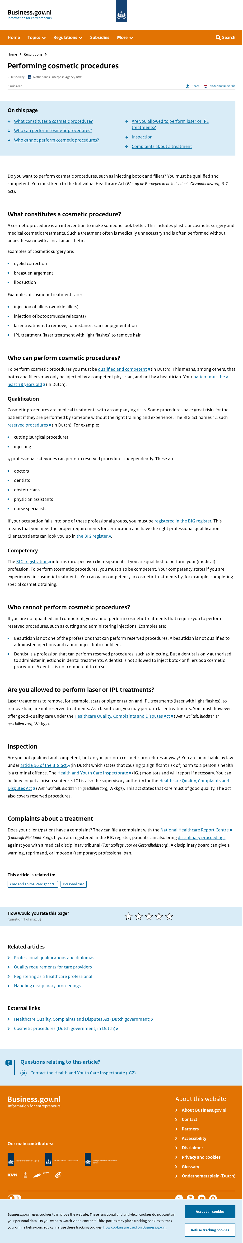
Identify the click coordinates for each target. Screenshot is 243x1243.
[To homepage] (121, 11)
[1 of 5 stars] (130, 916)
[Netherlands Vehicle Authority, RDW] (41, 1174)
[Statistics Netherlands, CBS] (25, 1174)
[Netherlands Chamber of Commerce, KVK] (12, 1174)
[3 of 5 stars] (150, 916)
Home (12, 54)
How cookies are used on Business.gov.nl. (135, 1227)
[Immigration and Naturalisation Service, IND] (101, 1159)
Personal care (73, 884)
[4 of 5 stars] (160, 916)
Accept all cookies (210, 1211)
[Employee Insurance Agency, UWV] (58, 1174)
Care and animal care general (33, 884)
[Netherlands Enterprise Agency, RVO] (23, 1159)
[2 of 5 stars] (140, 916)
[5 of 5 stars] (170, 916)
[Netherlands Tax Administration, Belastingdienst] (61, 1159)
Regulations (33, 54)
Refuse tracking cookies (210, 1230)
